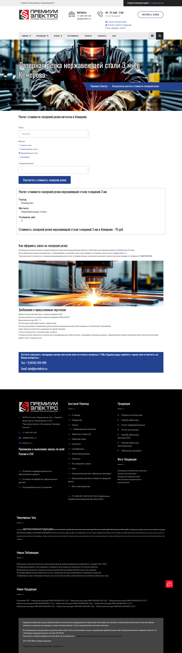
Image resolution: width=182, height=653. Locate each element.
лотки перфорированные (37, 536)
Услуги (75, 425)
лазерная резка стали (160, 536)
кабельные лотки (87, 532)
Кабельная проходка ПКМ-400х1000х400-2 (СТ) (115, 606)
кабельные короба (152, 532)
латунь (146, 536)
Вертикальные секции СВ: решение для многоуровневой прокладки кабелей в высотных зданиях (56, 570)
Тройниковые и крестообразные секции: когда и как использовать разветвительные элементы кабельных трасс (63, 576)
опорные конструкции (58, 532)
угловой (110, 536)
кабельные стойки (47, 536)
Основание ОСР (23, 601)
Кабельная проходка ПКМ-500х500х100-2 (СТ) (128, 601)
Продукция (77, 420)
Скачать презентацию (117, 22)
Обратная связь (79, 439)
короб (93, 532)
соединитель (19, 539)
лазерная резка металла (56, 536)
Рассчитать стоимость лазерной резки (44, 180)
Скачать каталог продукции (119, 25)
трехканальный (152, 536)
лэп (136, 536)
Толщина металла (26, 164)
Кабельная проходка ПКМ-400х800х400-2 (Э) (35, 603)
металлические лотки (142, 532)
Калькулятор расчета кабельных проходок (91, 473)
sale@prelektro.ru (84, 19)
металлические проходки (24, 532)
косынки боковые (128, 536)
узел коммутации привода (100, 536)
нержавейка (71, 536)
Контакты (76, 444)
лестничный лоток (160, 532)
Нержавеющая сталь (29, 153)
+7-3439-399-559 (156, 3)
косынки (90, 536)
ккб (130, 529)
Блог (74, 468)
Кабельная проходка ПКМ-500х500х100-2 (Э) (49, 601)
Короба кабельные (130, 420)
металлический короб (120, 529)
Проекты (76, 459)
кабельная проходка (137, 529)
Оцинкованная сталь (29, 149)
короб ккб (108, 529)
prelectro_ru (27, 443)
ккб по (67, 536)
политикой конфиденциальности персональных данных (99, 636)
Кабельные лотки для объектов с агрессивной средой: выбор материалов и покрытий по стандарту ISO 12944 (62, 564)
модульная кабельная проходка (73, 532)
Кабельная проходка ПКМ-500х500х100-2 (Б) (88, 601)
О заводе (76, 415)
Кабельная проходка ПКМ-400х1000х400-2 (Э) (36, 606)
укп (93, 536)
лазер (133, 536)
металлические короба (62, 529)
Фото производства (81, 486)
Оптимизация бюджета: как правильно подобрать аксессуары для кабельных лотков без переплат (57, 567)
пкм (51, 532)
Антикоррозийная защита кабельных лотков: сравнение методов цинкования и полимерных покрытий (59, 573)
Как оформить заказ (81, 464)
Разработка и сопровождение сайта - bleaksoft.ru (43, 646)
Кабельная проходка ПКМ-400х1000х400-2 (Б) (75, 606)
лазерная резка (131, 532)
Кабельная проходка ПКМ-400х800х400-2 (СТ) (113, 603)
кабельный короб (122, 532)
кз (96, 532)
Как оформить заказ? (116, 28)
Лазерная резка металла (84, 429)
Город (21, 128)
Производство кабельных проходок (132, 471)
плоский (63, 536)
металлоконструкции (38, 529)
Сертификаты (78, 449)
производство (20, 529)
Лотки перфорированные (133, 425)
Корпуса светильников (127, 474)
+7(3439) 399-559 (36, 362)
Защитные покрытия (81, 434)
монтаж (138, 536)
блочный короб (99, 529)
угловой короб (45, 532)
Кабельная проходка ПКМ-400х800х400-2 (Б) (74, 603)
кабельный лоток (112, 532)
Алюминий (25, 157)
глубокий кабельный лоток (118, 536)
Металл (22, 141)
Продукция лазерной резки (129, 477)
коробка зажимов (102, 532)
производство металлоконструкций (24, 536)
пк (141, 536)
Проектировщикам (81, 454)
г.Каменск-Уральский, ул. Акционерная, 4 (37, 3)
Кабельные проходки (131, 451)
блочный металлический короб (83, 529)
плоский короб (36, 532)
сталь (107, 536)
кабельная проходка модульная (81, 536)
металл (143, 536)
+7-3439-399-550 (145, 256)
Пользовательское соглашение (37, 487)
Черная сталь (26, 145)
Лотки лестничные (130, 430)
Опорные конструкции (131, 415)
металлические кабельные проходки (154, 529)
